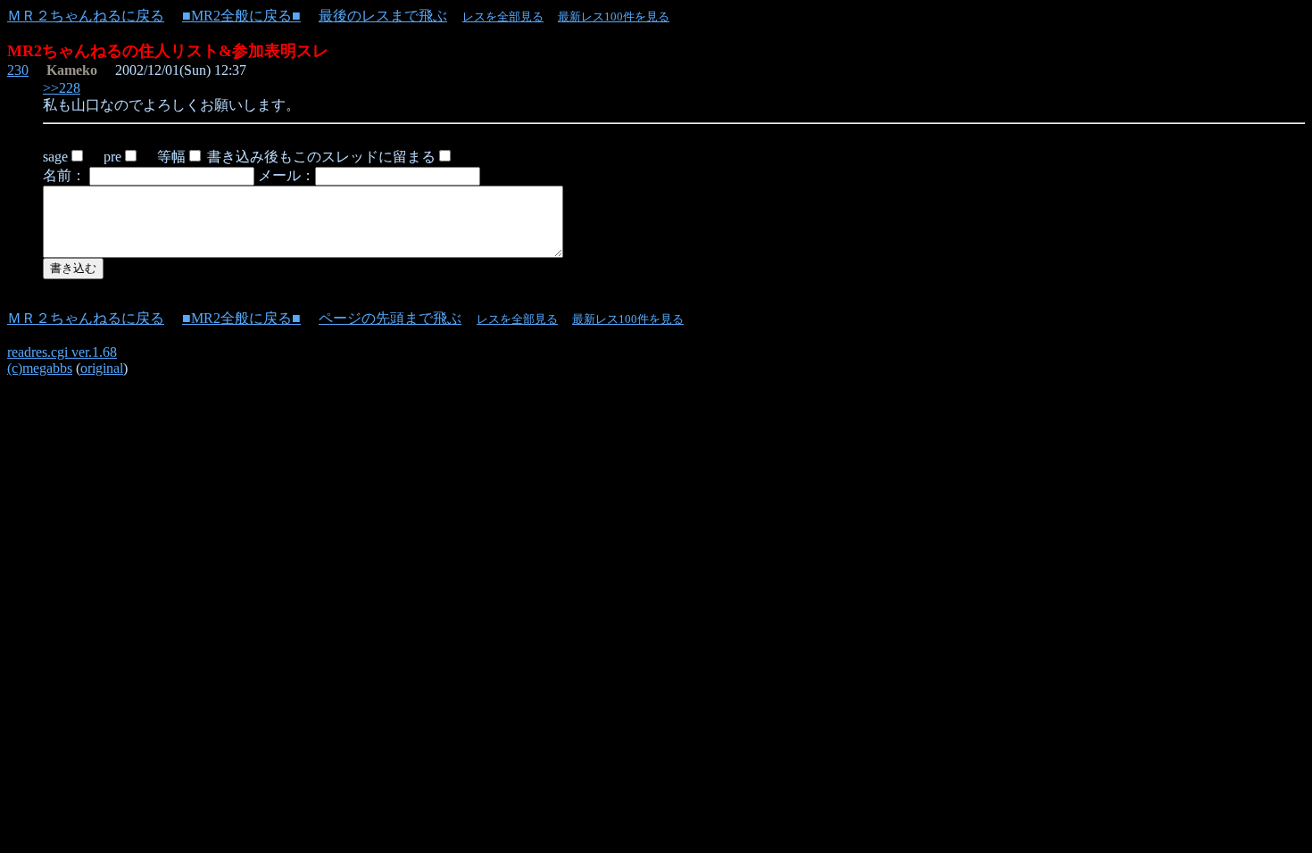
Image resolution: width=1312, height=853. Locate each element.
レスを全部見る (503, 16)
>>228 (61, 87)
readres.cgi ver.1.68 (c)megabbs (62, 360)
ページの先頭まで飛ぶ (390, 318)
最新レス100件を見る (613, 16)
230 (18, 70)
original (101, 368)
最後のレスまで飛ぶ (383, 15)
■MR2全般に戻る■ (241, 15)
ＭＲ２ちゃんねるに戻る (85, 15)
